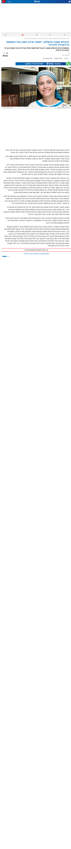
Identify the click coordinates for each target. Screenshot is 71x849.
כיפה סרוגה (61, 38)
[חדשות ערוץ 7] (35, 2)
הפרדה (65, 58)
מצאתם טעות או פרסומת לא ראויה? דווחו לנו (35, 253)
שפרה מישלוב (57, 58)
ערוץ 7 (66, 38)
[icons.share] (3, 1)
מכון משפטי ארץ (46, 58)
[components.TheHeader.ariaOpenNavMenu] (60, 2)
